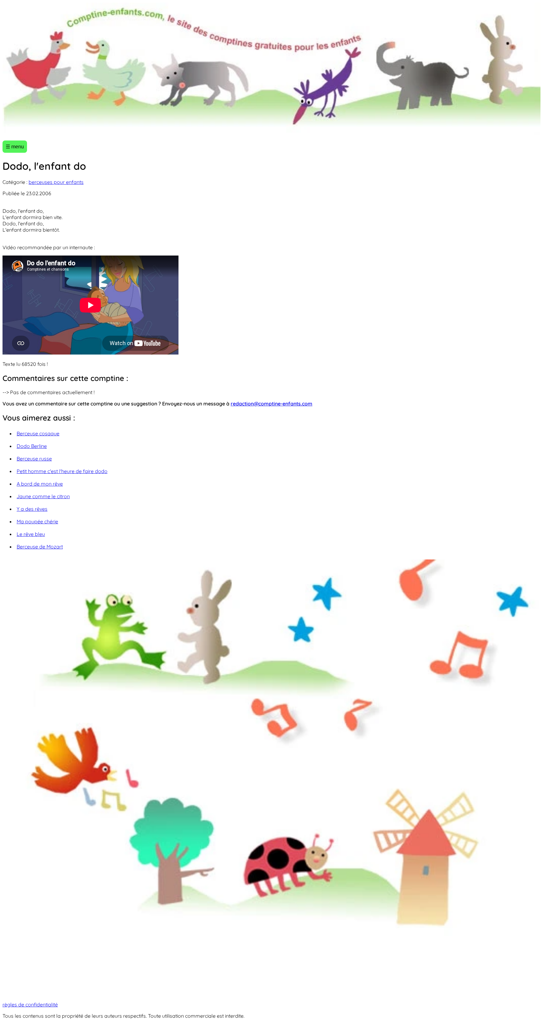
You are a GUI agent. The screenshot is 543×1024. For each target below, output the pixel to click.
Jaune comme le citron (43, 496)
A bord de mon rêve (40, 484)
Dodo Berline (32, 446)
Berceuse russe (34, 458)
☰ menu (15, 146)
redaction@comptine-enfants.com (271, 403)
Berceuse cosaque (38, 433)
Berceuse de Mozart (40, 546)
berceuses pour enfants (56, 182)
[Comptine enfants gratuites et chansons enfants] (271, 69)
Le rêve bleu (31, 534)
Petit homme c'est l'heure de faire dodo (62, 471)
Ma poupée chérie (37, 521)
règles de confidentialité (30, 1004)
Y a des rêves (32, 509)
